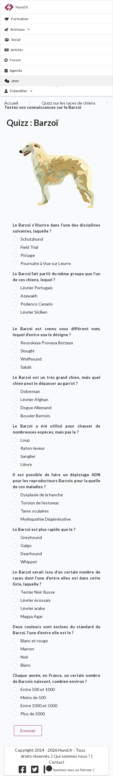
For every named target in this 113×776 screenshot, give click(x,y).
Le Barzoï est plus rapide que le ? (44, 529)
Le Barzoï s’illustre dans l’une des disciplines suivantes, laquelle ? (56, 228)
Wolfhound (31, 358)
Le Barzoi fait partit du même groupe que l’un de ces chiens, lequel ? (56, 276)
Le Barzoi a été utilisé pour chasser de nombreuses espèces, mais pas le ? (56, 429)
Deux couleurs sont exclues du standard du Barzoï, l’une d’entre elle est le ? (56, 629)
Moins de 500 (33, 697)
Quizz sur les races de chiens (69, 103)
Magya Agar (31, 616)
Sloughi (27, 350)
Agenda (16, 70)
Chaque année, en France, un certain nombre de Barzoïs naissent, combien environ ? (56, 678)
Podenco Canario (36, 303)
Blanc (25, 665)
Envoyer (28, 730)
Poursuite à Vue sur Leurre (45, 263)
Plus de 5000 (32, 713)
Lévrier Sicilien (33, 312)
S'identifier (18, 91)
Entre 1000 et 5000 (38, 705)
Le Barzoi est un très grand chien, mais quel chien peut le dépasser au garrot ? (56, 380)
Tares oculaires (34, 510)
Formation (19, 19)
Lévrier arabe (32, 608)
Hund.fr (22, 7)
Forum (15, 60)
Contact (56, 762)
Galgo (26, 545)
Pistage (27, 255)
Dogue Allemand (36, 407)
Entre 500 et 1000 (37, 689)
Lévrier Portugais (36, 287)
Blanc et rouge (34, 640)
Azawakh (28, 295)
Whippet (28, 561)
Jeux (15, 80)
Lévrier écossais (35, 600)
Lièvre (26, 464)
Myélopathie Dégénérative (45, 519)
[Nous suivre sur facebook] (22, 771)
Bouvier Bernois (35, 415)
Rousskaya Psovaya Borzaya (46, 342)
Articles (17, 49)
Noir (24, 656)
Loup (25, 440)
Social (15, 39)
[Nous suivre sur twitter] (35, 771)
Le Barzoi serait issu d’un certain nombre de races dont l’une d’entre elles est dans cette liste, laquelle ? (56, 578)
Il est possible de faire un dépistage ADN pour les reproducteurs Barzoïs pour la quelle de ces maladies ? (56, 480)
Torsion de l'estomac (39, 502)
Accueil (11, 103)
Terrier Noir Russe (37, 592)
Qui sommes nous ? (72, 756)
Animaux (17, 29)
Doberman (30, 391)
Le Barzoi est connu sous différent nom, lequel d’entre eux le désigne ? (56, 331)
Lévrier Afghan (34, 399)
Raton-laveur (32, 448)
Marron (27, 648)
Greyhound (31, 537)
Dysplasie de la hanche (41, 494)
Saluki (25, 367)
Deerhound (31, 553)
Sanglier (28, 456)
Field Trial (29, 247)
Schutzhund (31, 239)
